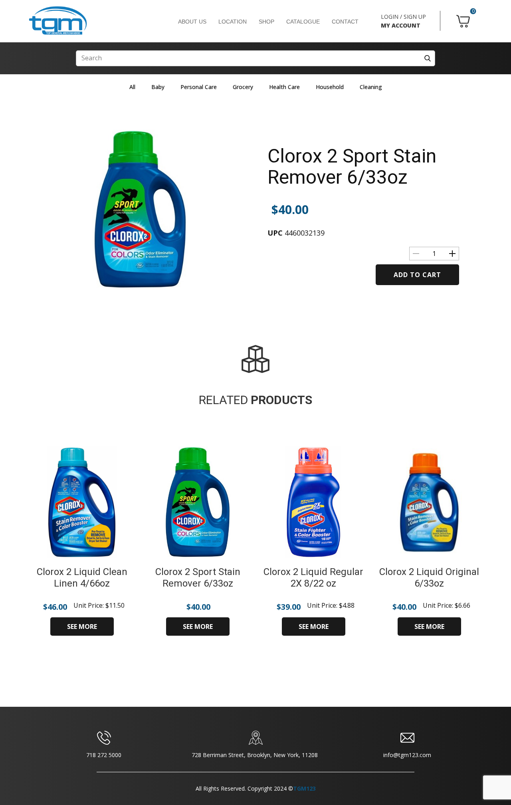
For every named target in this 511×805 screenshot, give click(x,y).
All (132, 87)
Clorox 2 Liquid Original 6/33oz (429, 577)
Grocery (243, 87)
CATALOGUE (303, 21)
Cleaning (371, 87)
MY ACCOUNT (400, 25)
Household (330, 87)
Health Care (284, 87)
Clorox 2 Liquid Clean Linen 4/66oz (82, 577)
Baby (157, 87)
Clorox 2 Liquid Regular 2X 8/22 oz (313, 577)
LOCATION (232, 21)
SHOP (266, 21)
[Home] (58, 21)
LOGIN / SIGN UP (403, 16)
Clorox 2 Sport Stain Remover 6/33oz (351, 166)
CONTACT (345, 21)
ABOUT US (192, 21)
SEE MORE (82, 626)
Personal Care (198, 87)
